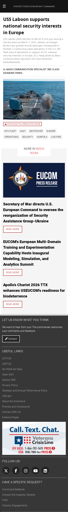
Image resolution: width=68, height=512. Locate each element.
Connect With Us (11, 411)
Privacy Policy (10, 385)
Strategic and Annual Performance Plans (24, 390)
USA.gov (7, 395)
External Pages (10, 417)
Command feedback (13, 489)
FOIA (5, 500)
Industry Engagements (14, 505)
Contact (12, 338)
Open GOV (8, 374)
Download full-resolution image (23, 124)
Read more (12, 229)
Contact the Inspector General (18, 494)
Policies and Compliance (16, 406)
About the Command (13, 401)
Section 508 (8, 379)
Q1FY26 (6, 358)
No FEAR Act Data (12, 369)
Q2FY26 (6, 363)
